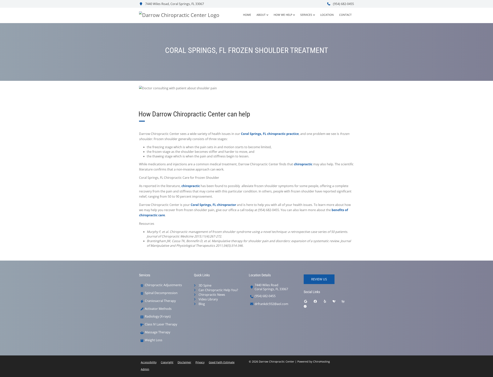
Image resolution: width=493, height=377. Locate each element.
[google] (308, 302)
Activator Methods (158, 309)
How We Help (283, 15)
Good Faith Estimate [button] (222, 362)
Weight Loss (153, 340)
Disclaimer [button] (184, 362)
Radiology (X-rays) (158, 316)
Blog (202, 304)
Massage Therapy (157, 332)
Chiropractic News (212, 295)
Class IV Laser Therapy (161, 324)
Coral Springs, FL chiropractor (213, 205)
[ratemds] (308, 307)
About (261, 15)
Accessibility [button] (149, 362)
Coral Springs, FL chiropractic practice (270, 134)
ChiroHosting (321, 361)
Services (306, 15)
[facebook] (318, 302)
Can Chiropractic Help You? (218, 290)
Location (327, 15)
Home (247, 15)
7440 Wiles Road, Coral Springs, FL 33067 (174, 4)
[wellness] (345, 302)
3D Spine (205, 285)
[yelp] (328, 302)
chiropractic (303, 164)
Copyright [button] (167, 362)
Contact (345, 15)
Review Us (319, 279)
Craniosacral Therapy (160, 301)
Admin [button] (145, 369)
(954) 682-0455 (343, 4)
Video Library (208, 299)
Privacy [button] (200, 362)
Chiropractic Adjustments (163, 285)
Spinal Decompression (161, 293)
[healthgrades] (337, 302)
